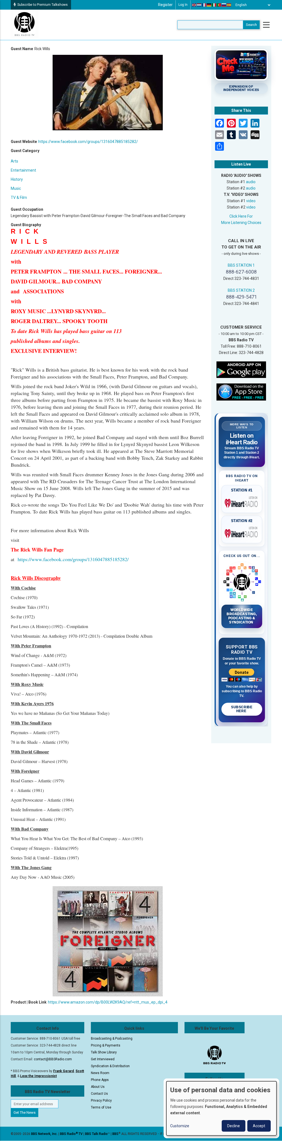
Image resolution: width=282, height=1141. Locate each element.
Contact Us (99, 1094)
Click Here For (241, 216)
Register (165, 4)
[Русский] (224, 5)
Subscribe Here (241, 709)
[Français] (204, 5)
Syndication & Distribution (110, 1066)
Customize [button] (179, 1126)
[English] (194, 5)
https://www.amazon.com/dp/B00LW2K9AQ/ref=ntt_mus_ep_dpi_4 (107, 1002)
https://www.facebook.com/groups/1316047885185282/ (88, 141)
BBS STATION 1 (241, 265)
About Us (98, 1087)
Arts (14, 161)
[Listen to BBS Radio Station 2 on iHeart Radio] (242, 532)
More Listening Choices (241, 222)
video (251, 201)
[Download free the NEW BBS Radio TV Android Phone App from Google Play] (241, 369)
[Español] (229, 5)
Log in (183, 5)
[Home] (24, 24)
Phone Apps (100, 1080)
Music (16, 188)
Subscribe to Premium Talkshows (42, 5)
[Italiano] (214, 5)
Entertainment (23, 170)
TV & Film (19, 197)
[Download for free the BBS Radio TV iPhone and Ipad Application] (241, 392)
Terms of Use (101, 1107)
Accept (259, 1126)
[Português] (219, 5)
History (17, 179)
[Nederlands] (199, 5)
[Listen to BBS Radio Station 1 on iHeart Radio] (242, 502)
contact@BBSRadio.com (53, 1059)
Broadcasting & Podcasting (111, 1038)
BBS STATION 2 (241, 290)
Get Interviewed (103, 1059)
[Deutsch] (209, 5)
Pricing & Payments (105, 1045)
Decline (233, 1126)
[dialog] (221, 1108)
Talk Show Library (104, 1052)
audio (251, 182)
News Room (100, 1073)
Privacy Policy (101, 1100)
